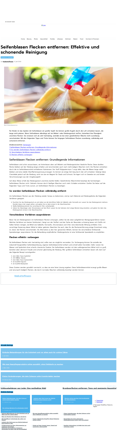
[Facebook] (94, 22)
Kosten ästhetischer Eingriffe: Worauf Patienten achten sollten (46, 419)
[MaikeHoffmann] (7, 279)
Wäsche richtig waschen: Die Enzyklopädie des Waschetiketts (76, 399)
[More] (49, 61)
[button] (3, 22)
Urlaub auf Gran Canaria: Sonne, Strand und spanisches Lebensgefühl (45, 426)
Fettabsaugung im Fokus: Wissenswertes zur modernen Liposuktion (14, 426)
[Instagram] (97, 22)
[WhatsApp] (43, 61)
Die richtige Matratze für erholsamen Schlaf (15, 408)
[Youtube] (103, 22)
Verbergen (27, 145)
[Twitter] (99, 22)
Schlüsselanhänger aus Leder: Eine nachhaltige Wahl (23, 388)
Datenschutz (99, 400)
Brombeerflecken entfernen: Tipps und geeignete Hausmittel (89, 388)
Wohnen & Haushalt (7, 57)
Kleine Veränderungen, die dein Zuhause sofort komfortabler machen (31, 376)
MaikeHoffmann (8, 61)
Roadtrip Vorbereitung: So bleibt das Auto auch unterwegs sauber (77, 426)
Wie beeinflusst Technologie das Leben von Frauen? (14, 419)
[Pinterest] (37, 61)
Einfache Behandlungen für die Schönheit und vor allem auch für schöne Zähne (35, 352)
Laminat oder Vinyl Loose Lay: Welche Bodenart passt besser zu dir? (44, 399)
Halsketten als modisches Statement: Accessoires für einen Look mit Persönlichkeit (14, 428)
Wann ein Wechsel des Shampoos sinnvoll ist (14, 416)
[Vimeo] (101, 22)
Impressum (99, 402)
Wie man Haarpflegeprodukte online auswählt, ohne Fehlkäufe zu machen (32, 364)
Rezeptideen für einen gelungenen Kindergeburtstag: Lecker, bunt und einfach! (76, 419)
